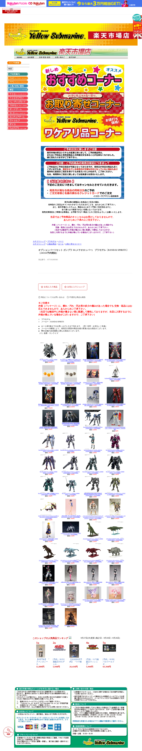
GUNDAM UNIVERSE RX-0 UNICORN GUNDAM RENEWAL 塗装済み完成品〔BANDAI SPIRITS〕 (48, 427)
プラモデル (51, 241)
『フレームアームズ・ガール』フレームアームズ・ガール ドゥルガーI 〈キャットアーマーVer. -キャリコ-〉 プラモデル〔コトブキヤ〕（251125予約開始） (93, 517)
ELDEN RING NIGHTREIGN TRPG (70, 625)
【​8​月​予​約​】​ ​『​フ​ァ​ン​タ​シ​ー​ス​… (42, 661)
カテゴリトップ (39, 241)
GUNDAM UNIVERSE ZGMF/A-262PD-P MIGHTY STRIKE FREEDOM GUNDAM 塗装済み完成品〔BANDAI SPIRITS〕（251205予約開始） (71, 423)
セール (61, 244)
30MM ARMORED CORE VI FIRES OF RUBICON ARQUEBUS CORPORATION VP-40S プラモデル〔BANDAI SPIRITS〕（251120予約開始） (93, 494)
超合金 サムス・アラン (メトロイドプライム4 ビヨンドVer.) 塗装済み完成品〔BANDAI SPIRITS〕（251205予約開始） (48, 405)
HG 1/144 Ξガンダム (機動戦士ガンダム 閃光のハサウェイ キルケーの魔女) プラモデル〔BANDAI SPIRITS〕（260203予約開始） (70, 360)
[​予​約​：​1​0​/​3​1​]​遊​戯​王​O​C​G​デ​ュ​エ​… (59, 661)
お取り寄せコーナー (73, 244)
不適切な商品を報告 (77, 297)
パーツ (61, 241)
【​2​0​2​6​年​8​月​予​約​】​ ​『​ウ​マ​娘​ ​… (75, 661)
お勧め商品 (51, 244)
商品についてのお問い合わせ (52, 297)
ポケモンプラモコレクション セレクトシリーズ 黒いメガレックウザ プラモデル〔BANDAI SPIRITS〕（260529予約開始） (48, 517)
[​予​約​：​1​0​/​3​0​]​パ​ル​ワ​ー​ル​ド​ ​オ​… (109, 661)
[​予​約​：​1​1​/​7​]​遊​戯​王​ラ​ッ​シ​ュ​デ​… (92, 661)
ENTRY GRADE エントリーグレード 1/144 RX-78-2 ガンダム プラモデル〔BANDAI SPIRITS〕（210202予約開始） (115, 428)
